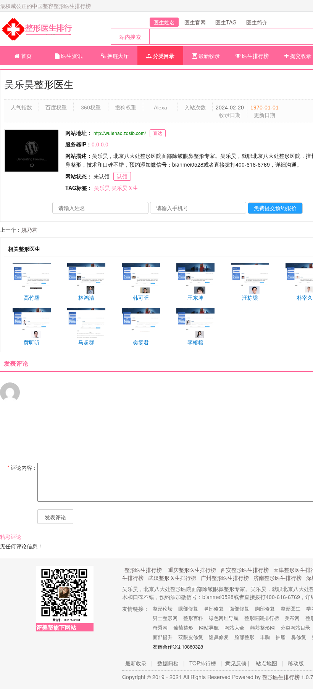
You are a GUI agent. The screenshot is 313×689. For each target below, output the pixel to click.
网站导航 (209, 627)
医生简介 (257, 22)
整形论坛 (163, 608)
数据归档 (168, 663)
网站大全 (234, 627)
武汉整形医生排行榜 (172, 577)
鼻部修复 (214, 608)
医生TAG (226, 22)
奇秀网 (160, 627)
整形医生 (290, 608)
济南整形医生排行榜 (277, 577)
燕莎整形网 (262, 627)
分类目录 (163, 55)
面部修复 (239, 608)
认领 (122, 176)
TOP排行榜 (202, 663)
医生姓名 (164, 22)
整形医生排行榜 (143, 569)
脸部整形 (244, 637)
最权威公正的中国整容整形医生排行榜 (45, 6)
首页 (25, 55)
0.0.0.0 (100, 144)
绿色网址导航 (224, 618)
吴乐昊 (19, 84)
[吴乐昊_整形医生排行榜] (36, 29)
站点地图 (266, 663)
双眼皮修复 (190, 637)
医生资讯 (71, 55)
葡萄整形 (183, 627)
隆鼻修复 (219, 637)
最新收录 (208, 55)
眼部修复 (188, 608)
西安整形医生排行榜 (245, 569)
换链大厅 (117, 55)
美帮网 (292, 618)
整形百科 (193, 618)
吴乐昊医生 (124, 187)
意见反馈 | (237, 663)
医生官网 (195, 22)
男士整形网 (165, 618)
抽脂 (281, 637)
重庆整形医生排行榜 (192, 569)
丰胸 (265, 637)
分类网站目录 (295, 627)
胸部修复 (265, 608)
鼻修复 (298, 637)
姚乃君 (29, 229)
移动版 (296, 663)
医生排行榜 (254, 55)
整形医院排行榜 (261, 618)
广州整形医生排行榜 (225, 577)
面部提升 (163, 637)
